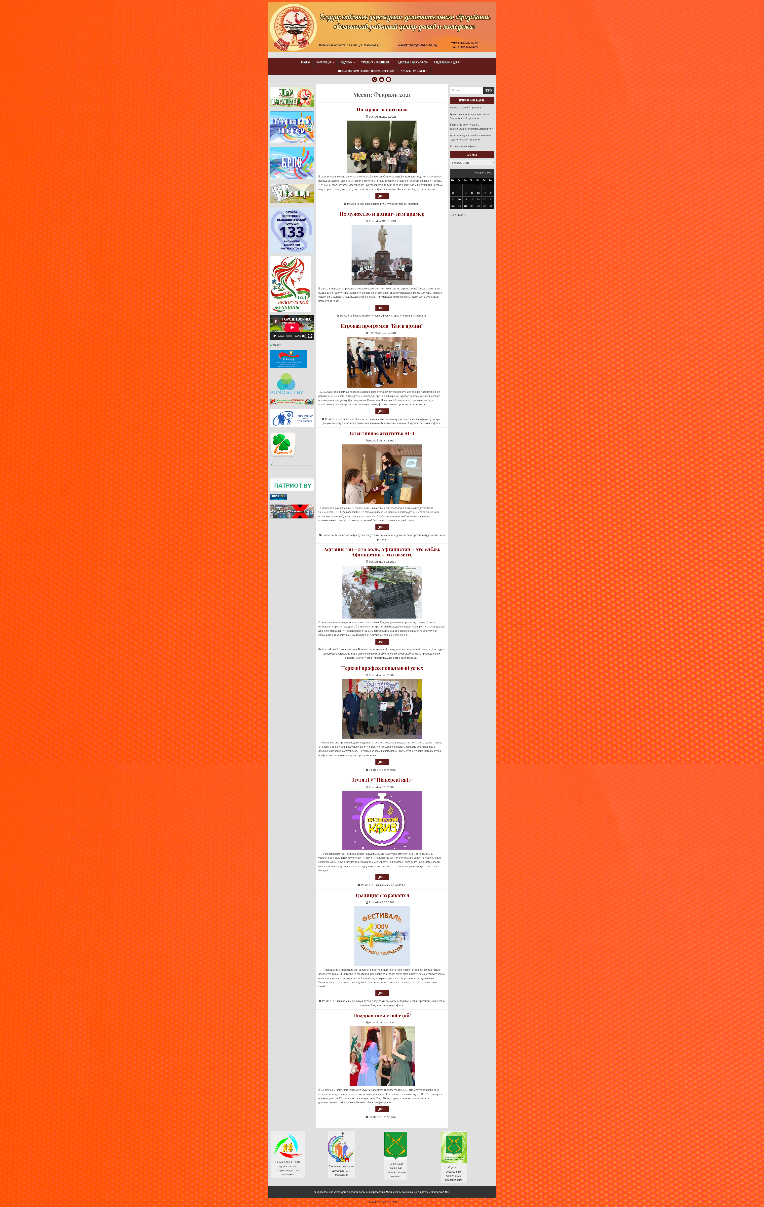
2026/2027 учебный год (414, 71)
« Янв (453, 214)
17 (465, 199)
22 (453, 205)
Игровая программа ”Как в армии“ (382, 325)
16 (459, 199)
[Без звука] (304, 336)
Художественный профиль (403, 203)
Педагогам (346, 62)
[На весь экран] (310, 336)
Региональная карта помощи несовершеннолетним (365, 71)
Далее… (383, 196)
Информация (324, 62)
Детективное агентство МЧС (382, 433)
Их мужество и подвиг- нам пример (382, 213)
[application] (292, 327)
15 (453, 199)
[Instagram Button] (374, 79)
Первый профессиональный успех (382, 667)
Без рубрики (389, 769)
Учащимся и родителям (375, 62)
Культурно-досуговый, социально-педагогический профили (388, 535)
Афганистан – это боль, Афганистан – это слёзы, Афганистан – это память (382, 552)
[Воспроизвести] (275, 336)
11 (472, 193)
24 (465, 205)
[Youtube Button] (381, 79)
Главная (305, 62)
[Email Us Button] (388, 79)
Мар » (461, 214)
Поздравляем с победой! (382, 1015)
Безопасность (346, 419)
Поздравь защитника (382, 109)
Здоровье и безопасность (413, 62)
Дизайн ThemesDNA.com (382, 1202)
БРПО (401, 885)
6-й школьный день (346, 649)
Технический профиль (373, 203)
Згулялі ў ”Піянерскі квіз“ (382, 779)
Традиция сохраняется (382, 895)
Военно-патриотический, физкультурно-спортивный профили (389, 315)
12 (478, 193)
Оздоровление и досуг (447, 62)
